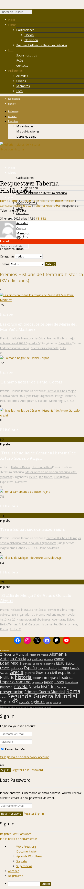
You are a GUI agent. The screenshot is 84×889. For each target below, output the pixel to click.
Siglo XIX (9, 701)
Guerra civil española (55, 672)
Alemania (58, 654)
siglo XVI (24, 702)
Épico (70, 619)
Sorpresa (5, 650)
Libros (12, 25)
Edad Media (11, 663)
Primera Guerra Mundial (44, 692)
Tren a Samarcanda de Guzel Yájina (32, 529)
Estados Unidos (47, 668)
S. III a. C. (15, 629)
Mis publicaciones (28, 131)
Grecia (16, 672)
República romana (65, 624)
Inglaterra (37, 682)
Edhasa (27, 663)
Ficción (29, 35)
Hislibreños (15, 71)
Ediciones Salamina (44, 663)
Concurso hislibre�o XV (15, 206)
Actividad (22, 76)
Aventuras (58, 619)
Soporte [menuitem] (21, 861)
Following (13, 111)
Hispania (46, 624)
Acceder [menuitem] (13, 871)
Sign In (39, 813)
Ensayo (5, 668)
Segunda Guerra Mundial (42, 696)
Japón (48, 682)
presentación (11, 691)
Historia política (42, 467)
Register (16, 770)
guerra (30, 673)
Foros (14, 201)
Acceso (12, 116)
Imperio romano (15, 682)
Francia (4, 673)
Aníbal (23, 624)
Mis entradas (24, 126)
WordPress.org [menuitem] (26, 846)
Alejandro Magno (39, 654)
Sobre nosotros (26, 55)
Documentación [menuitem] (27, 851)
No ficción (31, 40)
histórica (66, 677)
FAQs (19, 60)
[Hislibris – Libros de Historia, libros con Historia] (20, 149)
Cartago (33, 624)
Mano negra (57, 401)
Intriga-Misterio (65, 396)
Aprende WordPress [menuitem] (29, 856)
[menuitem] (46, 883)
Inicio (11, 20)
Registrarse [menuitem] (15, 876)
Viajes (4, 548)
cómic (59, 658)
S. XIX (70, 401)
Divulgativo (61, 477)
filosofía (75, 668)
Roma (4, 629)
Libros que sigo (26, 136)
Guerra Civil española (44, 348)
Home (4, 201)
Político (5, 401)
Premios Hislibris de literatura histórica (41, 45)
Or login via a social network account (24, 757)
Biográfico (65, 343)
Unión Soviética (49, 548)
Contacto (22, 65)
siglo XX (38, 701)
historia (23, 677)
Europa (63, 667)
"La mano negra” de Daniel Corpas (31, 382)
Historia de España (45, 677)
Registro (13, 121)
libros (59, 682)
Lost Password (33, 770)
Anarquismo (28, 401)
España (43, 401)
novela (21, 686)
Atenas (48, 659)
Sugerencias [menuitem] (24, 866)
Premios (61, 687)
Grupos (21, 81)
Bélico (33, 477)
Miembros (23, 86)
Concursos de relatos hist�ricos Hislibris (47, 201)
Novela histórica (42, 686)
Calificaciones (25, 30)
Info (10, 50)
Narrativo (21, 482)
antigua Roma (35, 659)
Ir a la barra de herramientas (19, 839)
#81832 (41, 218)
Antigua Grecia (13, 658)
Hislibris (7, 677)
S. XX (63, 348)
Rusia (3, 697)
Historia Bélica (20, 467)
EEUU (60, 663)
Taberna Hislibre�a (47, 206)
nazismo (6, 687)
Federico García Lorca (14, 348)
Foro (19, 91)
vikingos (57, 702)
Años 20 (23, 548)
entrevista (17, 668)
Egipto (70, 663)
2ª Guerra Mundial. (14, 654)
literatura (71, 682)
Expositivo (6, 482)
